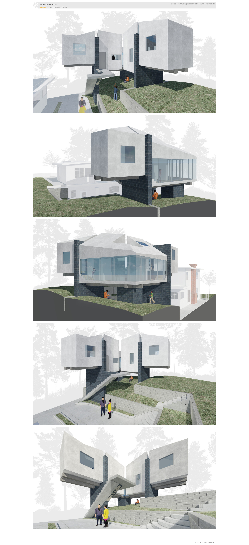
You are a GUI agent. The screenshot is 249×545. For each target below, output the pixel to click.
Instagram (210, 4)
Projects (182, 4)
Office (173, 4)
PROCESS (51, 7)
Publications (192, 4)
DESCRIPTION (61, 7)
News (202, 4)
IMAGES (43, 7)
